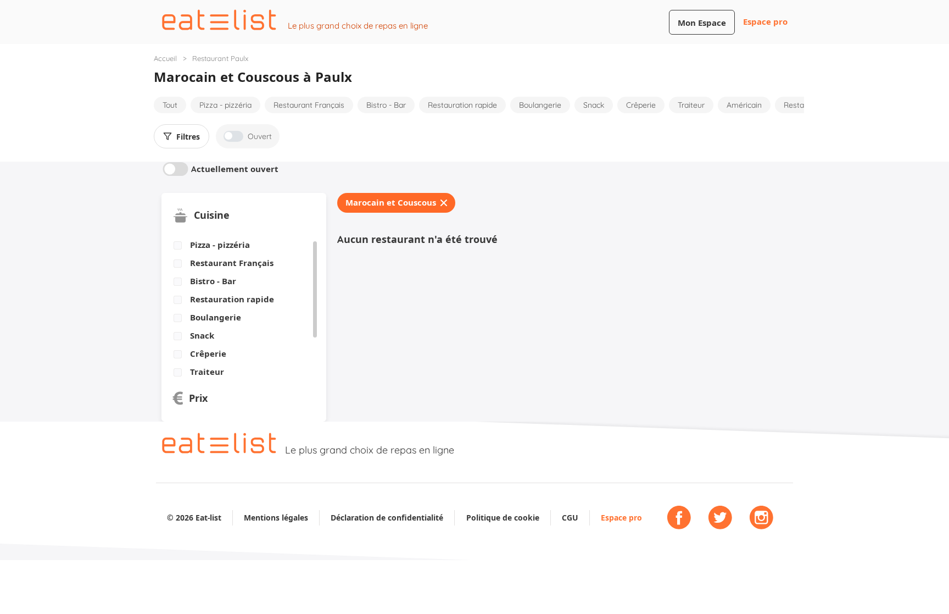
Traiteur (691, 105)
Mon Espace (702, 23)
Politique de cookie (502, 517)
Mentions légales (276, 517)
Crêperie (641, 105)
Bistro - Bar (386, 105)
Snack (593, 105)
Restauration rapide (462, 105)
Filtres (188, 137)
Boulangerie (540, 105)
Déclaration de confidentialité (387, 517)
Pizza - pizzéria (225, 105)
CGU (570, 517)
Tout (170, 105)
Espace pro (765, 21)
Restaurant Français (308, 105)
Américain (744, 105)
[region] (239, 309)
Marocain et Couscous (390, 202)
